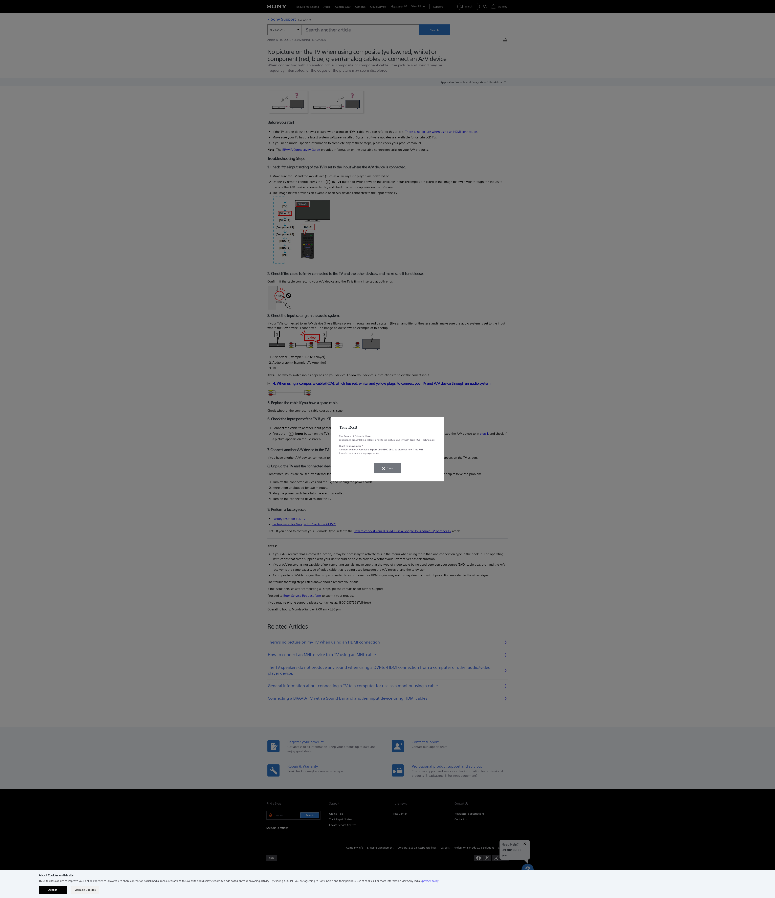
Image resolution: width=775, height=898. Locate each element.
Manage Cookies (85, 890)
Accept (52, 890)
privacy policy (430, 881)
